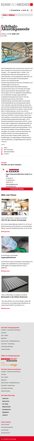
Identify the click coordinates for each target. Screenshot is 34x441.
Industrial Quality (5, 349)
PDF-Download (8, 150)
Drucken (6, 154)
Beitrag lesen (5, 231)
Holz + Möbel (4, 336)
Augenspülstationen (8, 257)
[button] (3, 438)
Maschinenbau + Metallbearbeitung (10, 341)
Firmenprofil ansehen (17, 189)
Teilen (5, 148)
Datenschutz (5, 401)
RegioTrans (4, 338)
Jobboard (5, 415)
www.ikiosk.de (5, 430)
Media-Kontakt (6, 407)
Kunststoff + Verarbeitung (7, 344)
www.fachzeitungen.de (7, 427)
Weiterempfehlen (9, 152)
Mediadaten (5, 412)
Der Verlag (5, 404)
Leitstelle (3, 333)
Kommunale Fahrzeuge (7, 347)
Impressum (5, 398)
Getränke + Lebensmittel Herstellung (10, 330)
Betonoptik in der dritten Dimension (14, 297)
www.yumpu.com (5, 433)
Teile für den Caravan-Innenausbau (13, 220)
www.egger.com (11, 186)
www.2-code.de (5, 424)
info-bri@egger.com (12, 184)
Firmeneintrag (15, 10)
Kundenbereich (6, 410)
